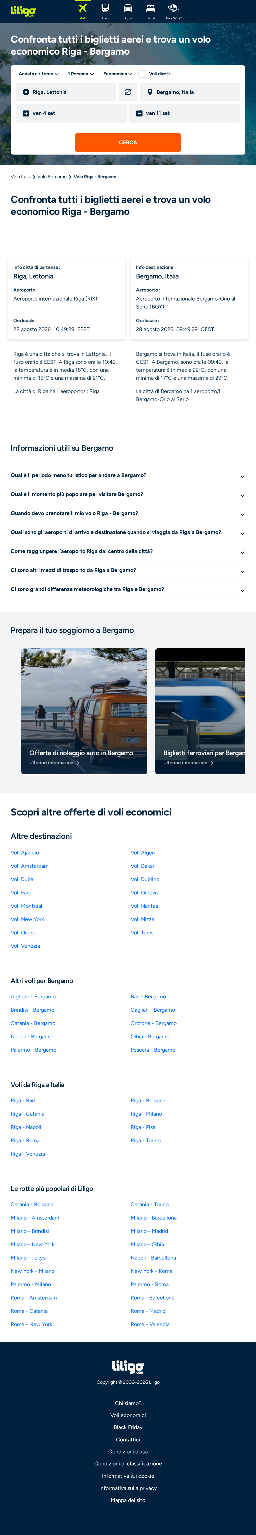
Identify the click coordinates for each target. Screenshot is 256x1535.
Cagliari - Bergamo (153, 1010)
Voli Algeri (143, 852)
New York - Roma (151, 1271)
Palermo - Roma (150, 1284)
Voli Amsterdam (30, 866)
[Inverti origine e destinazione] (128, 92)
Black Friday (128, 1427)
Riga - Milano (146, 1114)
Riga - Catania (27, 1114)
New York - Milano (33, 1271)
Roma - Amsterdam (34, 1297)
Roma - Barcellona (152, 1297)
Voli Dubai (23, 879)
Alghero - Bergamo (33, 996)
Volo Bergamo (52, 177)
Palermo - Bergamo (33, 1050)
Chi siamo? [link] (128, 1403)
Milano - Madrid (149, 1231)
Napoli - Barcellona (153, 1258)
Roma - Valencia (150, 1324)
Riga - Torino (146, 1140)
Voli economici (128, 1415)
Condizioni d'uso (128, 1451)
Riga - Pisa (143, 1127)
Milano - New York (33, 1244)
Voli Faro (21, 892)
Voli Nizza (142, 919)
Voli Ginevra (145, 892)
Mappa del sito (128, 1500)
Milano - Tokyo (28, 1258)
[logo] (23, 11)
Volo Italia (21, 177)
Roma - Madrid (148, 1311)
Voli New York (27, 919)
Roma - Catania (29, 1311)
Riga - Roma (25, 1140)
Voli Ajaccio (25, 852)
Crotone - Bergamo (154, 1023)
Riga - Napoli (26, 1127)
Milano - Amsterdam (35, 1218)
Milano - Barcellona (154, 1218)
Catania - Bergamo (33, 1023)
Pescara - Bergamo (153, 1050)
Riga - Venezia (28, 1154)
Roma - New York (31, 1324)
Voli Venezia (25, 946)
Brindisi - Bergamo (32, 1010)
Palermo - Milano (31, 1284)
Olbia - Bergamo (150, 1036)
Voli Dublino (145, 879)
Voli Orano (23, 932)
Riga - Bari (23, 1100)
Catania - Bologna (32, 1204)
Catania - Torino (150, 1204)
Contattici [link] (128, 1439)
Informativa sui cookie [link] (128, 1476)
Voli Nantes (144, 906)
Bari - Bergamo (148, 996)
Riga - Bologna (148, 1100)
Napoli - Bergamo (31, 1036)
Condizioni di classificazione (128, 1463)
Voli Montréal (26, 906)
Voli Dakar (142, 866)
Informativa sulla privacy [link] (128, 1488)
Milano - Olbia (147, 1244)
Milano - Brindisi (30, 1231)
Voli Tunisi (143, 932)
